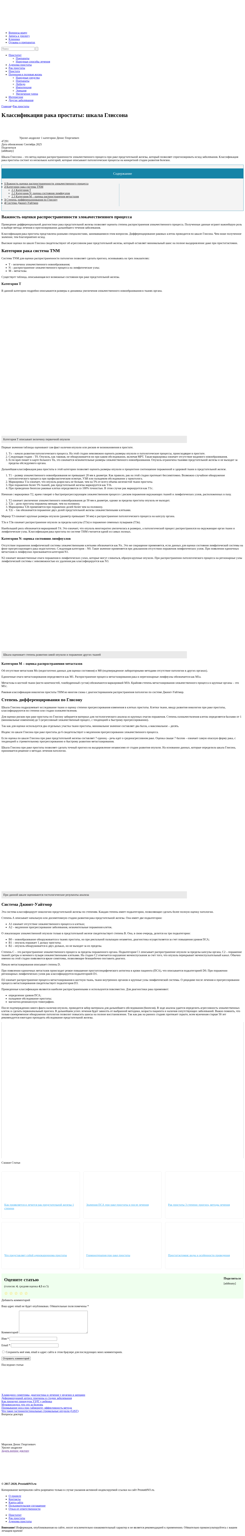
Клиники (14, 39)
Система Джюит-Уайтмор (21, 202)
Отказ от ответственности (25, 1508)
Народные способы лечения (33, 61)
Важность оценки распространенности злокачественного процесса (46, 183)
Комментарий (9, 1332)
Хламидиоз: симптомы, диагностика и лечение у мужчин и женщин (43, 1394)
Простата (14, 71)
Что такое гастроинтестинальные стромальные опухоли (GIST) (40, 1411)
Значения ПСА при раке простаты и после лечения (117, 1204)
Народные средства (28, 77)
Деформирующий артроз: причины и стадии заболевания (36, 1398)
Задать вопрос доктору (15, 1450)
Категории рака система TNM (23, 186)
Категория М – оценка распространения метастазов (45, 196)
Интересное (16, 97)
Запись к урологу (19, 35)
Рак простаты (17, 68)
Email (5, 1345)
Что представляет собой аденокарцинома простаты (35, 1255)
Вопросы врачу (18, 32)
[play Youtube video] (122, 1090)
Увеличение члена (27, 93)
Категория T (21, 190)
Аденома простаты (20, 64)
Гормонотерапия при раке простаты (108, 1255)
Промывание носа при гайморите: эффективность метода (36, 1407)
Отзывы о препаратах (22, 42)
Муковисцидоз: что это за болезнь (22, 1404)
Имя (5, 1338)
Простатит (15, 55)
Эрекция (21, 90)
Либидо (20, 84)
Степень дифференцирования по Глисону (31, 199)
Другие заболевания (21, 100)
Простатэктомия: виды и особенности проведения (199, 1255)
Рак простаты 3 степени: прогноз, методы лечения (199, 1204)
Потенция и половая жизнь (25, 74)
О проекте (15, 1495)
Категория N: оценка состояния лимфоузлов (40, 193)
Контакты (15, 1499)
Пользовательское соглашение (27, 1505)
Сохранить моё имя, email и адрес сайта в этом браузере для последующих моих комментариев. (64, 1352)
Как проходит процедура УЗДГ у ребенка (26, 1401)
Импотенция (23, 87)
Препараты (22, 58)
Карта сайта (16, 1502)
